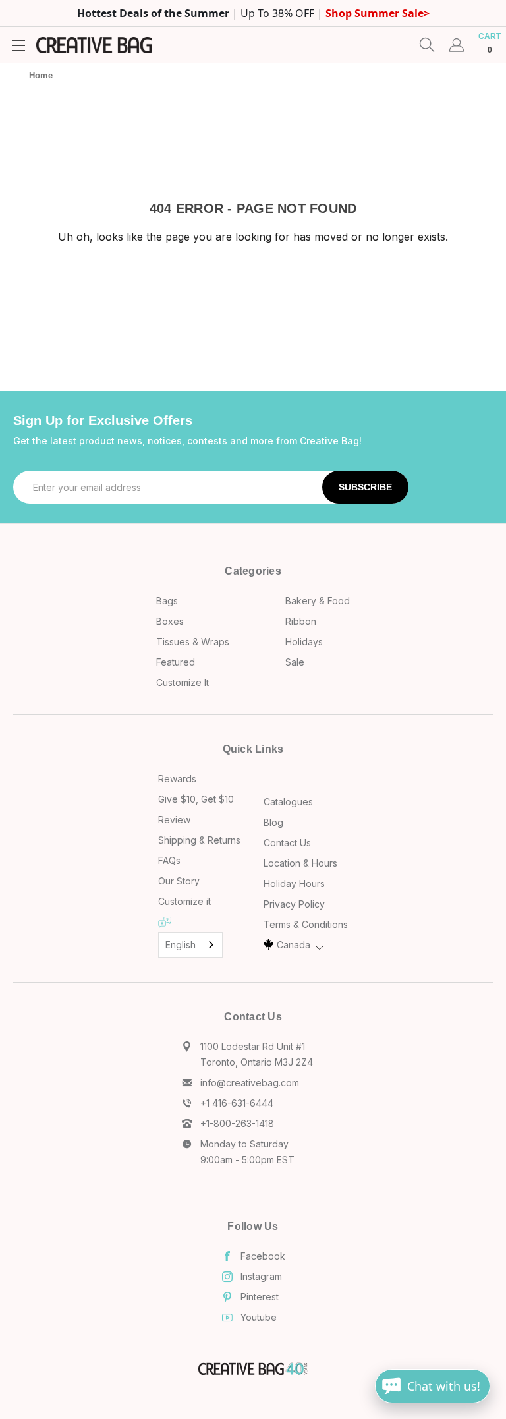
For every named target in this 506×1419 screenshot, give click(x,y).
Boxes (170, 621)
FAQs (169, 860)
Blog (273, 822)
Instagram (261, 1276)
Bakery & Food (317, 600)
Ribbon (300, 621)
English (180, 944)
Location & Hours (300, 863)
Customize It (182, 682)
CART (489, 43)
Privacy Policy (294, 904)
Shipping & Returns (199, 840)
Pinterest (259, 1296)
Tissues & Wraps (192, 641)
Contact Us (287, 842)
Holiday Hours (294, 883)
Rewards (177, 778)
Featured (175, 662)
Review (174, 819)
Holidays (304, 641)
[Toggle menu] (18, 45)
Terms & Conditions (306, 924)
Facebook (262, 1255)
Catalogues (288, 801)
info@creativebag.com (249, 1082)
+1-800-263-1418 (237, 1123)
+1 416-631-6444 (236, 1103)
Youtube (258, 1317)
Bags (167, 600)
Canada (293, 944)
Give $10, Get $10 (196, 799)
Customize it (184, 901)
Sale (294, 662)
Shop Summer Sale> (377, 13)
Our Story (179, 880)
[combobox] (190, 945)
